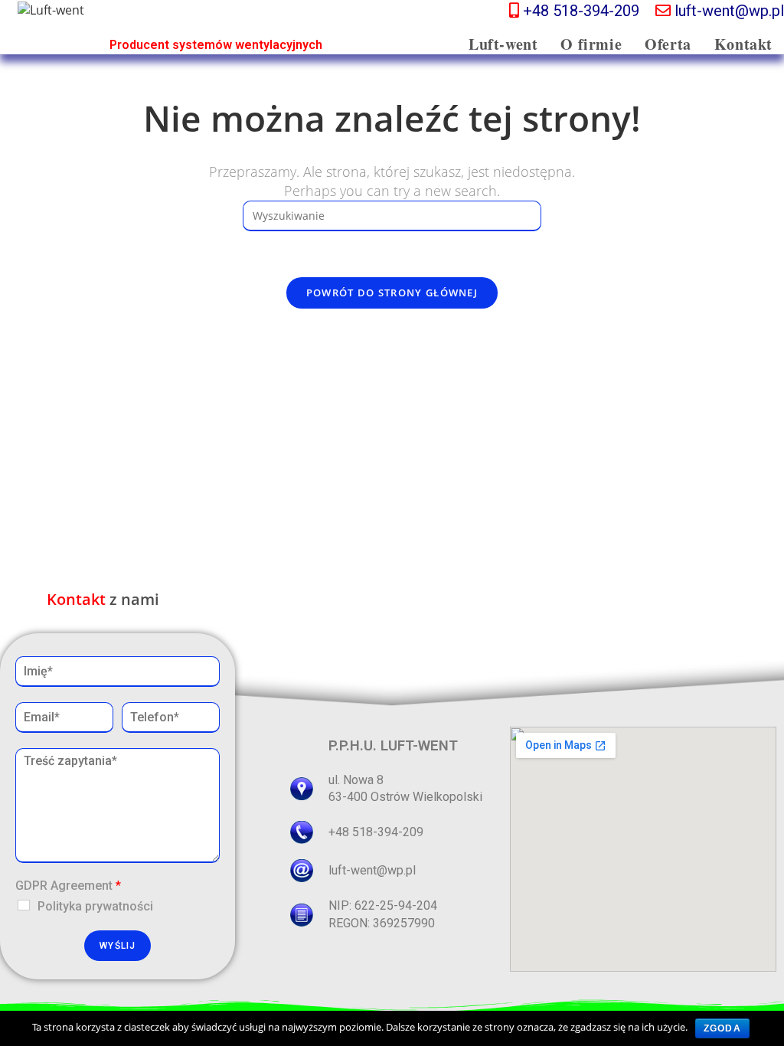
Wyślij (118, 945)
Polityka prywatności (95, 906)
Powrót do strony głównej (392, 292)
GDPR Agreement (68, 885)
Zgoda (722, 1028)
